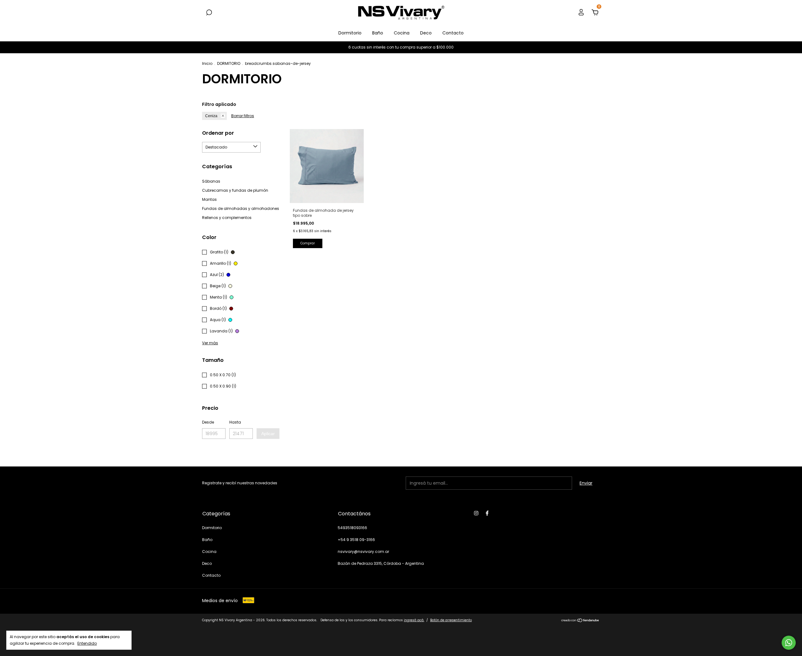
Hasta (235, 422)
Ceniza (211, 116)
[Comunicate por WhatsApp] (789, 643)
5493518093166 (352, 527)
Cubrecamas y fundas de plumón (235, 190)
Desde (208, 422)
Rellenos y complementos (227, 217)
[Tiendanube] (580, 621)
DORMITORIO (228, 63)
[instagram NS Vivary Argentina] (476, 513)
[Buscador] (209, 13)
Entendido (87, 643)
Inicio (207, 63)
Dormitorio (350, 33)
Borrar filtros (242, 115)
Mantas (209, 199)
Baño (377, 33)
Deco (426, 33)
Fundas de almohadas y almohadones (240, 208)
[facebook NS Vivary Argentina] (487, 513)
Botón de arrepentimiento (451, 620)
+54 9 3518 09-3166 (356, 539)
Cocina (401, 33)
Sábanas (211, 181)
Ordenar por (218, 133)
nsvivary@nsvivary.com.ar (363, 551)
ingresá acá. (414, 620)
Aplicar (268, 433)
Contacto (453, 33)
